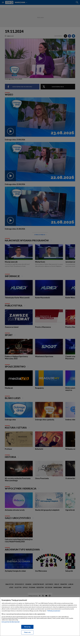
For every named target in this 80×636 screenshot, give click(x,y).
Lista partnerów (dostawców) (10, 622)
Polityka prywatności (53, 611)
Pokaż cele (27, 632)
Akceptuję (27, 627)
